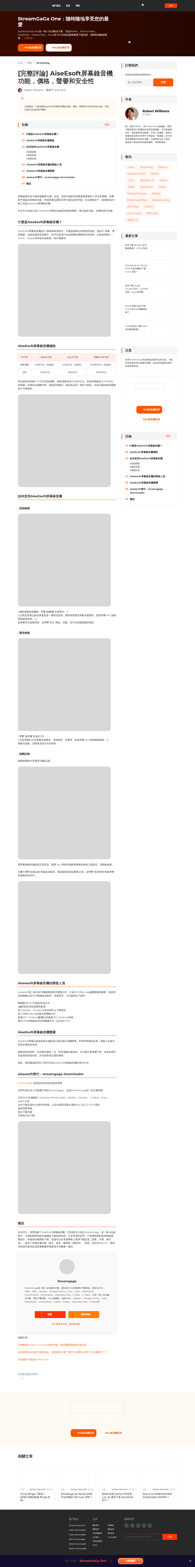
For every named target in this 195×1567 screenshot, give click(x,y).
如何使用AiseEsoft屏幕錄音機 (42, 147)
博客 (78, 6)
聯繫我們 (96, 1529)
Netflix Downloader (78, 1549)
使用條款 (111, 1525)
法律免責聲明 (97, 1541)
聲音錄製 (32, 155)
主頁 (20, 63)
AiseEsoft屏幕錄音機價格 (40, 140)
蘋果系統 (85, 1314)
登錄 (171, 6)
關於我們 (96, 1525)
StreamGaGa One (77, 1525)
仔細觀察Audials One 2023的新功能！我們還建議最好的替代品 (52, 1345)
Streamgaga (25, 1083)
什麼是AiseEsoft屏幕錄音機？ (42, 134)
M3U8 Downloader (77, 1544)
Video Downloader (77, 1535)
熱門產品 (56, 6)
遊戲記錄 (32, 159)
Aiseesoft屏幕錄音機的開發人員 (44, 165)
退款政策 (111, 1533)
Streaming (42, 63)
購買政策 (111, 1529)
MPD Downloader (77, 1539)
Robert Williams (34, 90)
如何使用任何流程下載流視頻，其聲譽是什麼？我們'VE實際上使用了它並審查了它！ (63, 1352)
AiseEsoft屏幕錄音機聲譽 (40, 171)
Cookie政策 (112, 1537)
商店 (68, 6)
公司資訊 (96, 1537)
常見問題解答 (97, 1533)
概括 (28, 184)
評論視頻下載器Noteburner (33, 1359)
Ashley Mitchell (38, 1489)
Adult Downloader (77, 1530)
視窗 (49, 1314)
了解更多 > (29, 38)
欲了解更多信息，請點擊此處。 (67, 1324)
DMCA (95, 1545)
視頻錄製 (32, 152)
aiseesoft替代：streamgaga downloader (50, 177)
